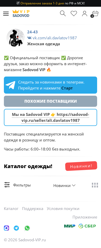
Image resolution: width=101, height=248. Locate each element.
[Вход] (84, 13)
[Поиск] (63, 13)
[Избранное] (74, 13)
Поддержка (32, 208)
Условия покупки (63, 208)
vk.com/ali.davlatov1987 (54, 37)
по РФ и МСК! (52, 3)
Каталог (11, 208)
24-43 (32, 31)
